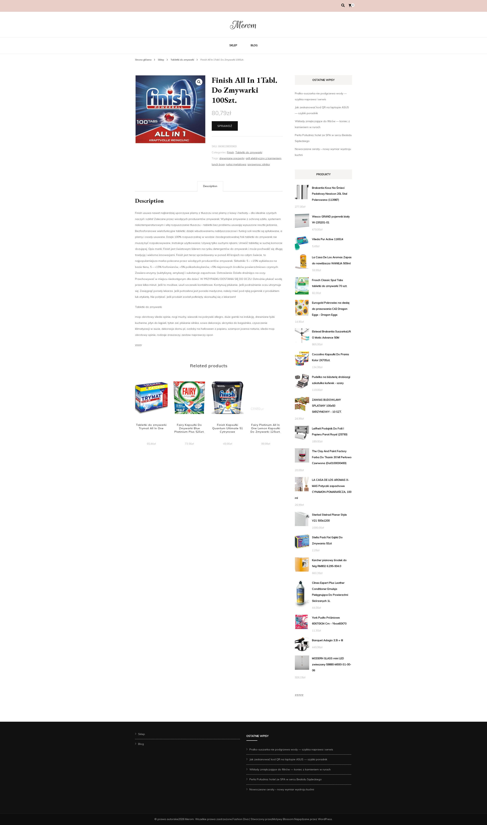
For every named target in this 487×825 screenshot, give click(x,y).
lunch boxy (218, 164)
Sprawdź (224, 126)
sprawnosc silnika (258, 164)
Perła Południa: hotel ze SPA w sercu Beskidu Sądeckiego (285, 779)
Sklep (233, 45)
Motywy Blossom (283, 819)
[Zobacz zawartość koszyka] (350, 5)
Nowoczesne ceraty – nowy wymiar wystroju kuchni (281, 789)
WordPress (325, 819)
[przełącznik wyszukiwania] (343, 5)
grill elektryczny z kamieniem (263, 158)
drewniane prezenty (231, 158)
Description (210, 186)
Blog (254, 45)
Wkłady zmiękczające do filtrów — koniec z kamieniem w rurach (290, 769)
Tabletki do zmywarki (248, 152)
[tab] (210, 186)
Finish (230, 152)
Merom (243, 25)
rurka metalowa (236, 164)
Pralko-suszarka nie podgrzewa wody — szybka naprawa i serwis (291, 749)
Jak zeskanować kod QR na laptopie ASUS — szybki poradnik (288, 759)
